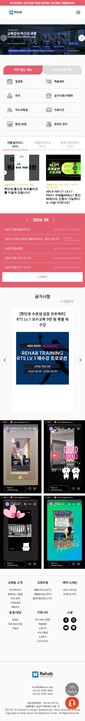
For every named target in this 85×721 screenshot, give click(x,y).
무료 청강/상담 (15, 624)
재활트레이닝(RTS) (42, 144)
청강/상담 (21, 124)
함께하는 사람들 (15, 594)
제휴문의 (15, 607)
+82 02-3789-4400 (42, 690)
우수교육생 (21, 110)
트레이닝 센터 (69, 594)
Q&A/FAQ (42, 641)
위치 (17, 95)
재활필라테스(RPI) (15, 144)
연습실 (15, 628)
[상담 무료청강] (72, 703)
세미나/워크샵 (69, 590)
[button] (36, 56)
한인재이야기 (15, 590)
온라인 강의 (60, 124)
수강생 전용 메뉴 (62, 69)
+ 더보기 (66, 301)
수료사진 (59, 110)
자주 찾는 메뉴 (23, 69)
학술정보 (59, 81)
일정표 (19, 81)
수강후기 (43, 637)
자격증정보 (15, 603)
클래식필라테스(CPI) (69, 144)
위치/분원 (15, 598)
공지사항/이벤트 (63, 95)
